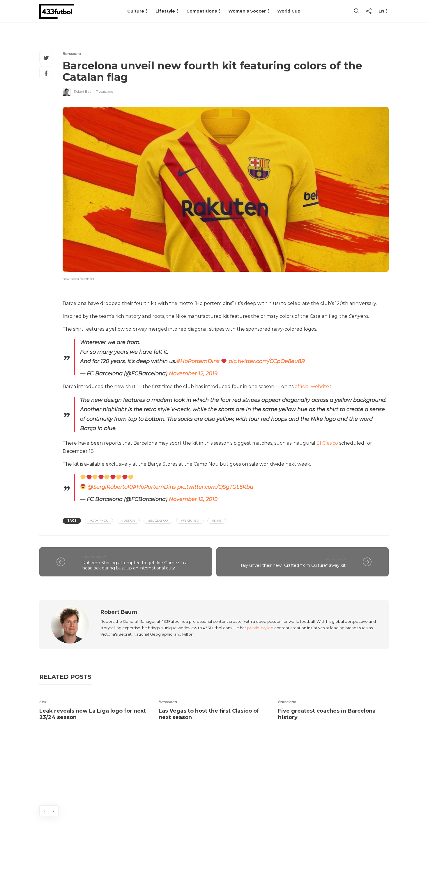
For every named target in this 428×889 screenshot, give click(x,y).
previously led (260, 627)
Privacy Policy (370, 861)
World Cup (288, 11)
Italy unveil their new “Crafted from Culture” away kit (292, 565)
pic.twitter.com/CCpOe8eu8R (267, 361)
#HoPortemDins (198, 361)
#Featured (190, 520)
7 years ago (104, 92)
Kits (42, 701)
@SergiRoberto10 (110, 487)
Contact (284, 861)
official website (312, 386)
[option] (94, 708)
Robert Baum (84, 92)
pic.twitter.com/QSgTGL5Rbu (215, 487)
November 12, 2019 (193, 373)
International (94, 556)
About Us (254, 861)
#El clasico (158, 520)
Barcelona (72, 53)
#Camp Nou (98, 520)
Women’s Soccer (247, 11)
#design (128, 520)
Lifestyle (165, 11)
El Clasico (327, 443)
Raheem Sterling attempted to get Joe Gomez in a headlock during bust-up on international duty (135, 565)
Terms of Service (324, 861)
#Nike (216, 520)
